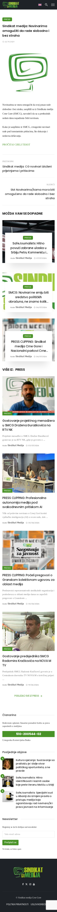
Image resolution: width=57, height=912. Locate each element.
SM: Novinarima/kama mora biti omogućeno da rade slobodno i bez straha (30, 194)
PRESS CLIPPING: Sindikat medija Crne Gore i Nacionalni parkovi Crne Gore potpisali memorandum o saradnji (28, 346)
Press (7, 19)
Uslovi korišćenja (41, 904)
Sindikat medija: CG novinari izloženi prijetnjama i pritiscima (27, 168)
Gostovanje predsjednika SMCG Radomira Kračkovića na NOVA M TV (26, 660)
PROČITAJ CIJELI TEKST (16, 144)
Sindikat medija (24, 258)
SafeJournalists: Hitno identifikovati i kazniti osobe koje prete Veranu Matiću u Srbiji (35, 781)
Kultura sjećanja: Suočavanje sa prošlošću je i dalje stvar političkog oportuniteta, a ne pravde (35, 765)
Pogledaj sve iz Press (26, 696)
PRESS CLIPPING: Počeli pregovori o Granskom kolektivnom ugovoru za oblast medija (28, 579)
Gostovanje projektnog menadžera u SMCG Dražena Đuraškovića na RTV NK (28, 425)
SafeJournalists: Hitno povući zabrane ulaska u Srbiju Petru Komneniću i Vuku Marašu (28, 248)
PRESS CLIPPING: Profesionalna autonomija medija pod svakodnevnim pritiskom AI (24, 502)
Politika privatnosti (17, 904)
